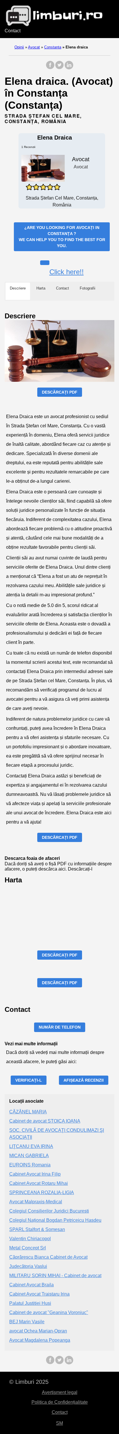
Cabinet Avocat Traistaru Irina (39, 1294)
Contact (13, 30)
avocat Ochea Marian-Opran (38, 1330)
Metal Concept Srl (27, 1247)
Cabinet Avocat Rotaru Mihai (38, 1183)
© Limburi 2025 (29, 1382)
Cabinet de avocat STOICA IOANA (44, 1121)
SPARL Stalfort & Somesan (37, 1229)
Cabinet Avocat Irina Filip (35, 1174)
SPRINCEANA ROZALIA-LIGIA (41, 1192)
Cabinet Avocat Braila (31, 1284)
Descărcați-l (80, 869)
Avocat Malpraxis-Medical (35, 1201)
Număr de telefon (60, 1027)
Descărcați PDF (59, 392)
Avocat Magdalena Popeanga (39, 1340)
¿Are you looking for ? (62, 236)
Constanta (52, 47)
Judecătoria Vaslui (28, 1266)
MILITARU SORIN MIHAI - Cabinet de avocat (55, 1275)
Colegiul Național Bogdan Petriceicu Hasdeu (55, 1220)
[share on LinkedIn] (68, 67)
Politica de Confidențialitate (59, 1402)
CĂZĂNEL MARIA (28, 1111)
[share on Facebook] (50, 67)
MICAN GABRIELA (29, 1155)
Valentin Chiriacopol (30, 1238)
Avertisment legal (59, 1392)
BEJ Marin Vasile (26, 1321)
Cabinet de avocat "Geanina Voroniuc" (48, 1312)
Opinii (19, 47)
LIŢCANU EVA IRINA (31, 1146)
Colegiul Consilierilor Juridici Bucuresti (49, 1211)
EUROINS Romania (30, 1164)
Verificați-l (28, 1080)
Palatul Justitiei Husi (30, 1303)
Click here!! (66, 272)
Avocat (34, 47)
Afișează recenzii (84, 1080)
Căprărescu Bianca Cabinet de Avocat (48, 1257)
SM (59, 1423)
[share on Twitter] (59, 67)
